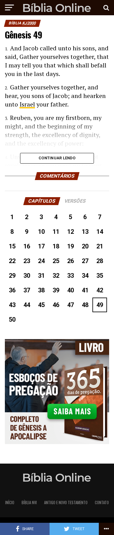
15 (12, 246)
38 (41, 290)
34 (85, 275)
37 (26, 290)
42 (99, 290)
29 (12, 275)
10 (41, 231)
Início (9, 502)
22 (12, 261)
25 (56, 261)
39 (56, 290)
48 (85, 305)
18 (56, 246)
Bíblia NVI (29, 502)
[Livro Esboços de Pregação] (57, 392)
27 (85, 261)
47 (70, 305)
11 (56, 231)
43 (12, 305)
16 (26, 246)
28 (99, 261)
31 (41, 275)
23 (26, 261)
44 (26, 305)
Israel (27, 104)
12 (70, 231)
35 (99, 275)
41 (85, 290)
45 (41, 305)
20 (85, 246)
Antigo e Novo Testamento (66, 502)
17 (41, 246)
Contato (102, 502)
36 (12, 290)
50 (12, 319)
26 (70, 261)
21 (99, 246)
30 (26, 275)
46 (56, 305)
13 (85, 231)
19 (70, 246)
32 (56, 275)
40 (70, 290)
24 (41, 261)
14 (99, 231)
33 (70, 275)
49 (99, 305)
